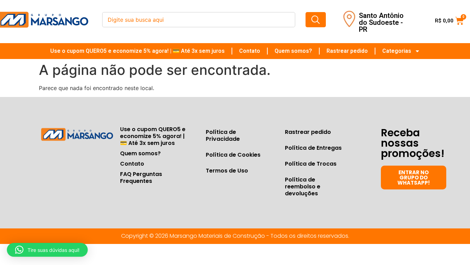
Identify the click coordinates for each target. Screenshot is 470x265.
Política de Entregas (313, 148)
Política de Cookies (233, 155)
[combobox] (198, 19)
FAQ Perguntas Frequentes (141, 177)
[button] (47, 250)
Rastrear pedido (347, 51)
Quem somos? (293, 51)
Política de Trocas (311, 164)
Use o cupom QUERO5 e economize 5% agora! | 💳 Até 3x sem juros (137, 51)
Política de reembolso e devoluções (302, 186)
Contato (249, 51)
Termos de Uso (227, 171)
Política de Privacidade (223, 135)
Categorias (396, 51)
